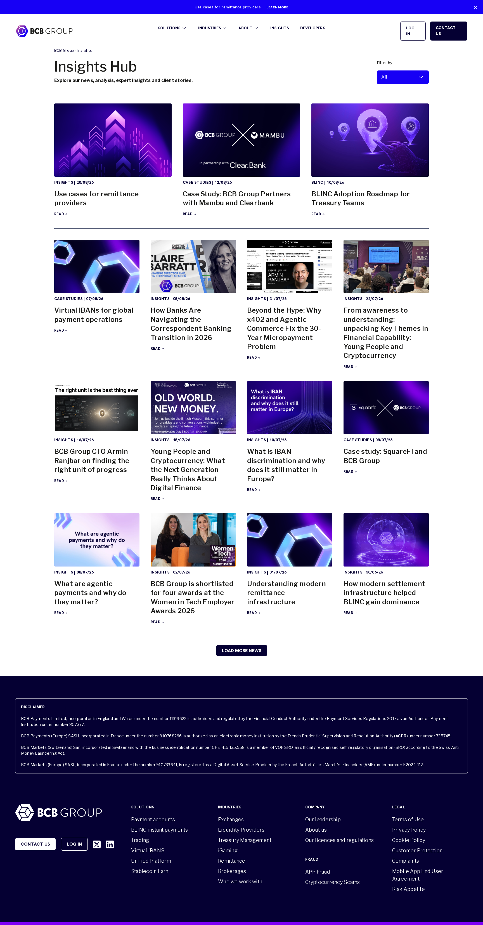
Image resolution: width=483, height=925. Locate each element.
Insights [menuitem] (279, 27)
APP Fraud (317, 872)
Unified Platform (151, 861)
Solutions (169, 27)
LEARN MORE (277, 7)
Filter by (384, 63)
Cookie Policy (408, 840)
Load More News (241, 650)
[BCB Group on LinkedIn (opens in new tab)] (110, 844)
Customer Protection (417, 850)
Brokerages (232, 871)
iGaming (228, 850)
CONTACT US (446, 30)
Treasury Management (244, 840)
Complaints (405, 861)
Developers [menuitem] (312, 27)
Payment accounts (153, 819)
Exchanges (231, 819)
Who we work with (240, 881)
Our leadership (323, 819)
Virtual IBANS (147, 850)
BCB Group (64, 50)
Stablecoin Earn (150, 871)
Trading (140, 840)
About (245, 27)
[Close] (475, 8)
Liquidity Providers (241, 830)
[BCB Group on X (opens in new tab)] (97, 844)
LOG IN (410, 30)
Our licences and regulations (339, 840)
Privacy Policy (409, 830)
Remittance (231, 861)
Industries (209, 27)
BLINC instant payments (159, 830)
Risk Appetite (408, 889)
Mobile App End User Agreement (417, 875)
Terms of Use (408, 819)
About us (316, 830)
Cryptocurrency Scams (332, 882)
